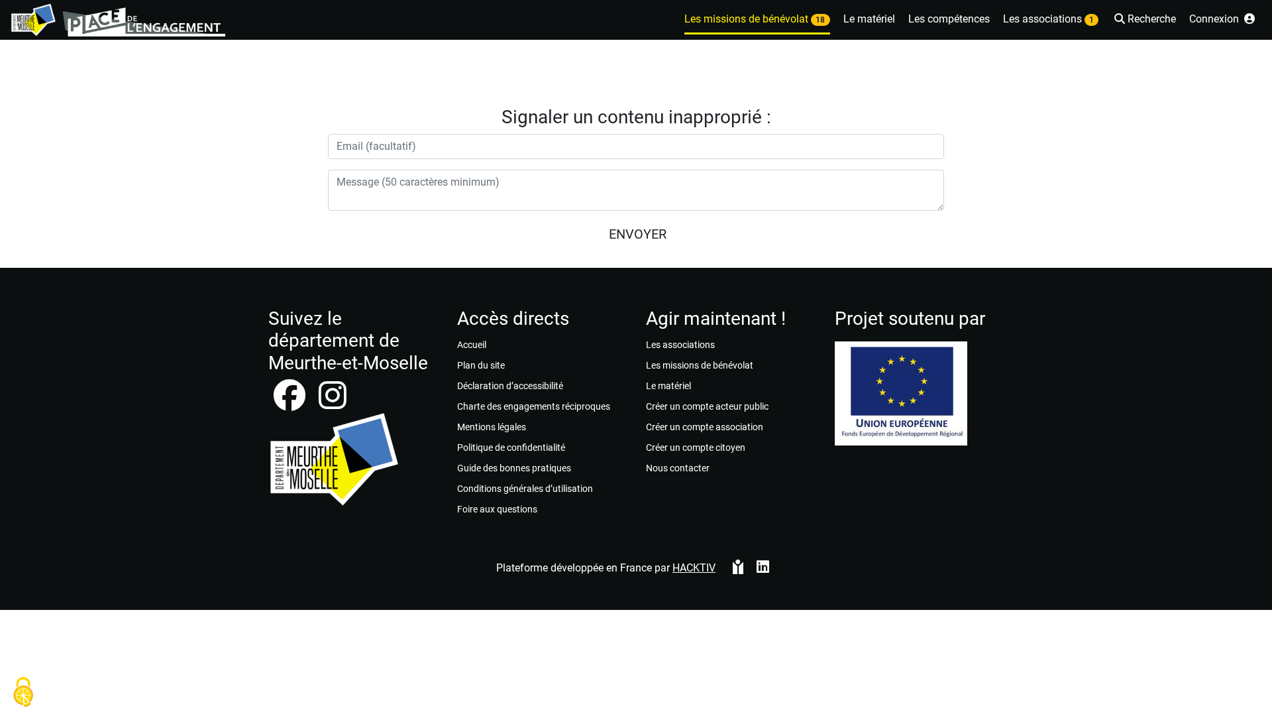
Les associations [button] (1048, 19)
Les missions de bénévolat (699, 365)
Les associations (680, 344)
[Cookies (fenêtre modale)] (23, 693)
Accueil (471, 344)
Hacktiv (694, 568)
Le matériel (668, 386)
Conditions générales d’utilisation (525, 488)
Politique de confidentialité (511, 447)
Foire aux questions (497, 509)
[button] (1144, 20)
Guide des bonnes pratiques (514, 468)
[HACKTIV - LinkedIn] (763, 568)
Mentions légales (491, 427)
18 (820, 20)
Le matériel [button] (869, 19)
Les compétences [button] (949, 19)
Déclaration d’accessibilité (510, 386)
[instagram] (332, 403)
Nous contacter (678, 468)
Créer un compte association (704, 427)
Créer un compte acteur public (707, 406)
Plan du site (481, 365)
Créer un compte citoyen (695, 447)
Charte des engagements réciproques (533, 406)
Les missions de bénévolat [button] (754, 19)
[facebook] (290, 403)
